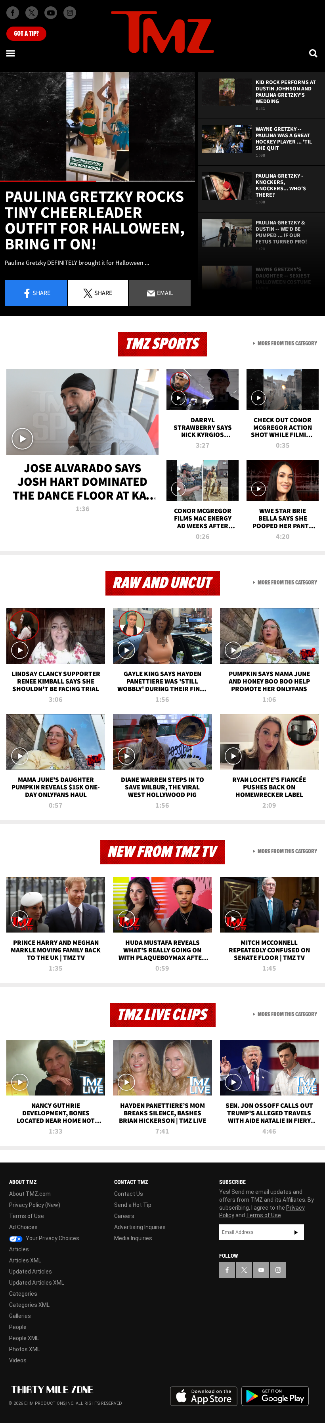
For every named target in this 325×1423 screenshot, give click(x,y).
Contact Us (128, 1194)
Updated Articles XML (36, 1282)
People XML (24, 1338)
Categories (23, 1294)
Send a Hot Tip (132, 1205)
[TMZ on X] (31, 12)
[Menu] (11, 53)
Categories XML (29, 1305)
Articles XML (25, 1260)
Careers (124, 1216)
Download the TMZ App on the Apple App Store (203, 1396)
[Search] (314, 53)
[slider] (97, 181)
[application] (97, 127)
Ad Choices (23, 1227)
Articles (19, 1249)
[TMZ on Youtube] (50, 12)
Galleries (20, 1316)
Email (164, 293)
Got (26, 34)
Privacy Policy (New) (34, 1205)
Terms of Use (26, 1216)
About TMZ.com (30, 1194)
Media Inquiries (133, 1238)
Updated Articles (30, 1271)
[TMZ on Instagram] (69, 12)
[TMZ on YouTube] (261, 1270)
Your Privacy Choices (52, 1238)
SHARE (103, 293)
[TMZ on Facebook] (12, 12)
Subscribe (296, 1232)
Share (41, 293)
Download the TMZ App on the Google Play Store (275, 1396)
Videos (18, 1360)
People (18, 1327)
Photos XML (24, 1349)
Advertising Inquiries (140, 1227)
